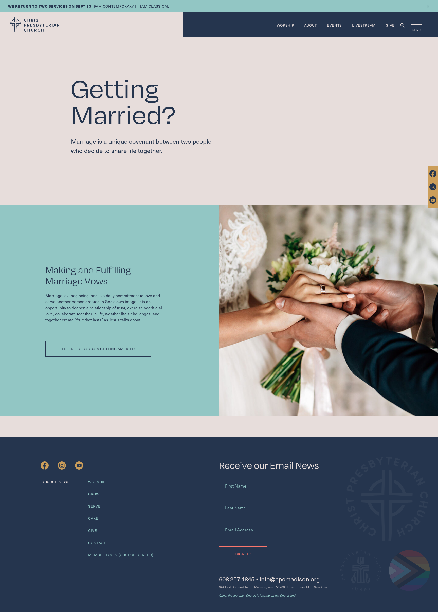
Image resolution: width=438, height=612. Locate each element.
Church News (56, 481)
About (310, 25)
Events (334, 25)
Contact (97, 542)
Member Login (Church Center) (120, 554)
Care (93, 518)
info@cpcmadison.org (290, 578)
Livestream (364, 25)
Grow (94, 494)
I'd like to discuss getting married (98, 348)
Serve (94, 506)
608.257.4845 (236, 578)
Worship (285, 25)
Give (390, 25)
